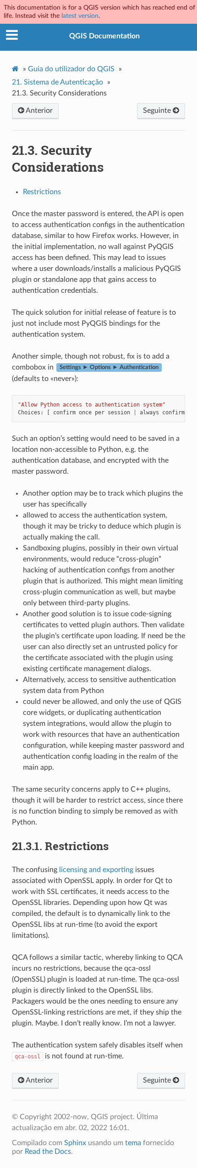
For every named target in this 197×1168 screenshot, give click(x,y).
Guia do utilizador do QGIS (71, 69)
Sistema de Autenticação (57, 82)
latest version (79, 15)
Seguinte (158, 110)
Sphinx (75, 1143)
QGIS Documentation (104, 36)
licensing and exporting (96, 869)
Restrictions (42, 192)
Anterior (38, 110)
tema (133, 1143)
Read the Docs (48, 1151)
